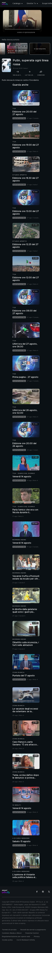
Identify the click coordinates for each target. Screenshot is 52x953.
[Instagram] (43, 892)
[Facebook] (37, 892)
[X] (49, 892)
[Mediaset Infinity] (5, 3)
